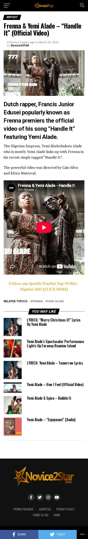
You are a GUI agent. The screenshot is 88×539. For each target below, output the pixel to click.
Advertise (45, 509)
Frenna (37, 301)
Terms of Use (40, 515)
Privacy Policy (65, 509)
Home (57, 515)
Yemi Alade (55, 301)
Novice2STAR (20, 45)
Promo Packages (24, 509)
